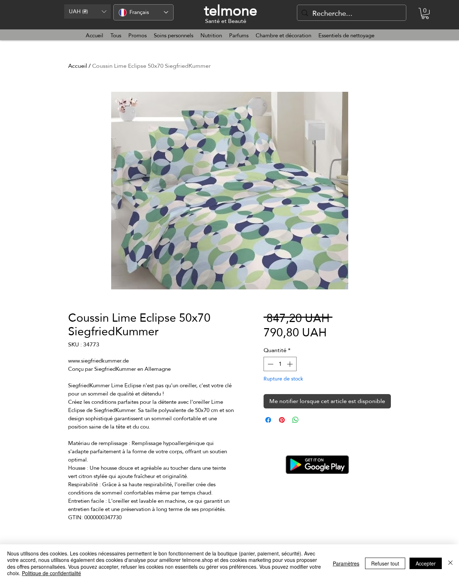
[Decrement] (270, 364)
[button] (87, 11)
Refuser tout (385, 563)
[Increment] (290, 364)
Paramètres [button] (346, 563)
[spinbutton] (280, 364)
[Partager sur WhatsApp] (295, 420)
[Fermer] (450, 563)
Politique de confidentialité (51, 573)
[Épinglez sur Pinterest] (282, 420)
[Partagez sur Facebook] (268, 420)
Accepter (426, 563)
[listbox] (87, 11)
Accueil (77, 65)
